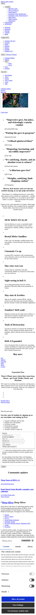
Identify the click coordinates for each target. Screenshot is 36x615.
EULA (7, 518)
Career (7, 525)
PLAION (7, 527)
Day (3, 439)
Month (4, 441)
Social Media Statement (12, 520)
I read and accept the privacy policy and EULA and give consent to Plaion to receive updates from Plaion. (17, 452)
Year (3, 443)
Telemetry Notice (10, 522)
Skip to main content (7, 1)
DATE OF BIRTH (8, 437)
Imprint (7, 515)
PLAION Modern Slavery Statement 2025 (17, 523)
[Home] (11, 54)
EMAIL (4, 433)
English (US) (5, 37)
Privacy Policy (9, 516)
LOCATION (6, 445)
